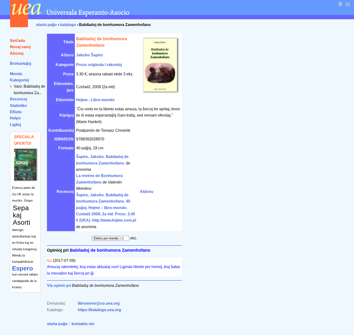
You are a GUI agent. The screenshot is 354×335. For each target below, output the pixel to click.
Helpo (15, 118)
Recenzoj (18, 99)
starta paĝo (46, 25)
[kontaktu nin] (347, 5)
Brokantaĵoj (20, 63)
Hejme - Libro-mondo (95, 100)
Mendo (16, 74)
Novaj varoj (20, 47)
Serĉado (17, 41)
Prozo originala (90, 65)
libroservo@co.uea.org (99, 303)
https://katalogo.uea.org (99, 310)
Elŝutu (16, 112)
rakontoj (114, 65)
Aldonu (146, 192)
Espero (22, 268)
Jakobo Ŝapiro (89, 55)
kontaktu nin (83, 324)
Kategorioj (19, 80)
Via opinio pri (59, 285)
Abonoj (16, 53)
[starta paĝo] (339, 5)
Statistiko (18, 106)
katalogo (68, 25)
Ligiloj (15, 125)
